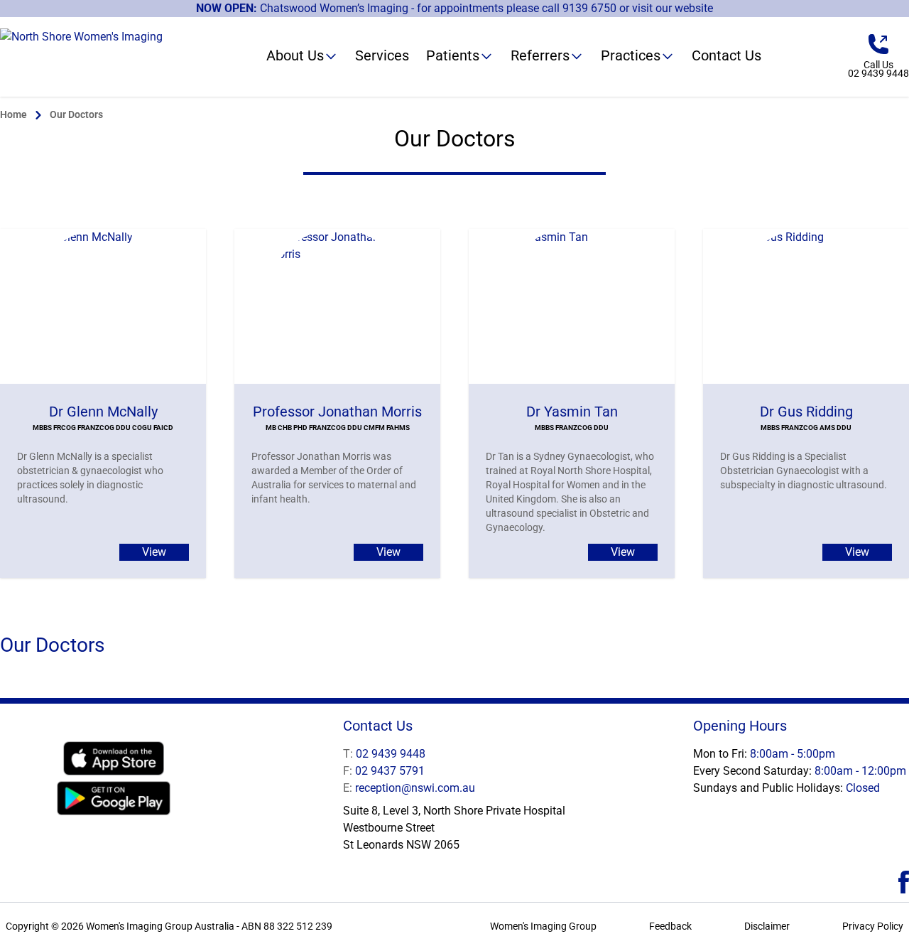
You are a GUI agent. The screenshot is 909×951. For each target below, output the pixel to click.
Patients (452, 55)
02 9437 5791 (384, 771)
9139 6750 (589, 8)
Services (382, 55)
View (154, 552)
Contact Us (726, 55)
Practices (630, 55)
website (694, 8)
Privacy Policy (872, 926)
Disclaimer (767, 926)
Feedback (670, 926)
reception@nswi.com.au (409, 788)
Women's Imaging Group (543, 926)
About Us (295, 55)
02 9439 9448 (384, 754)
